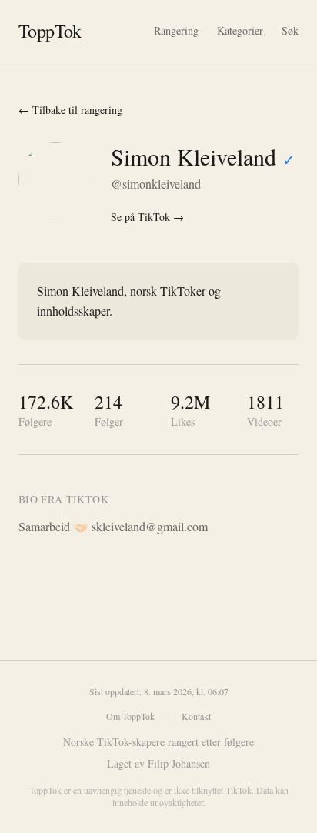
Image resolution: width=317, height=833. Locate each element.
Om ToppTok (130, 716)
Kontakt (196, 716)
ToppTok (50, 30)
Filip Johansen (179, 763)
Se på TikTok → (147, 216)
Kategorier (240, 30)
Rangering (176, 30)
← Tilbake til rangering (70, 109)
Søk (290, 30)
